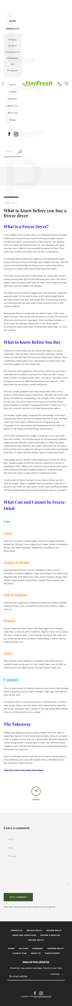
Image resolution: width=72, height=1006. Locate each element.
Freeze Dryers (12, 42)
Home (12, 21)
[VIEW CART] (66, 83)
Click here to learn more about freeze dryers (24, 770)
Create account (12, 95)
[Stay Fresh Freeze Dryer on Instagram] (16, 133)
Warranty (37, 948)
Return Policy (54, 930)
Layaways (12, 58)
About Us (12, 106)
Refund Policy (36, 940)
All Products (12, 67)
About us (36, 953)
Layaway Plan (19, 953)
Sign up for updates (36, 962)
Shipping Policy (55, 948)
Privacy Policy (34, 930)
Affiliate (13, 113)
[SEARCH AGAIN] (20, 152)
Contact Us (17, 930)
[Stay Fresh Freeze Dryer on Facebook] (9, 133)
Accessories (13, 52)
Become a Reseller (50, 935)
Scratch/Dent (52, 953)
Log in (12, 84)
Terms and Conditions (24, 935)
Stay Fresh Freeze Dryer (42, 996)
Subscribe (55, 974)
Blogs (12, 120)
